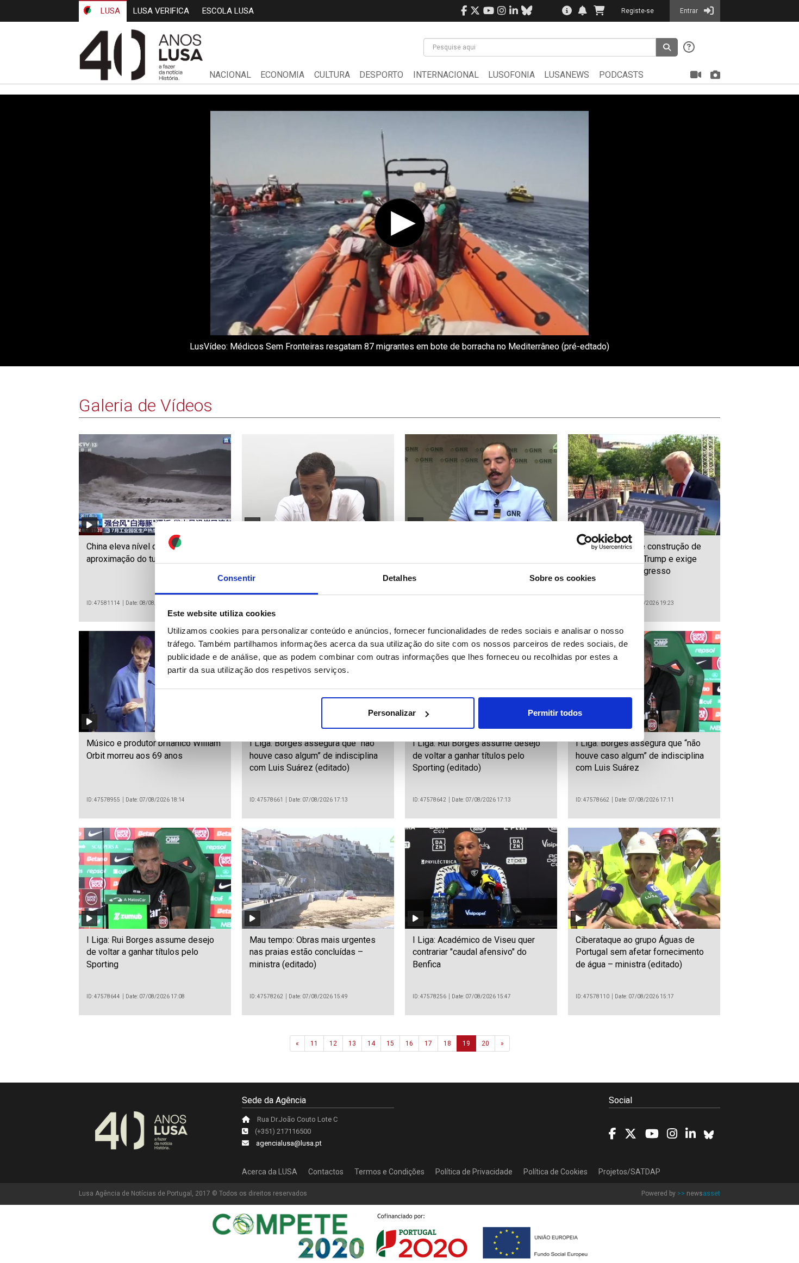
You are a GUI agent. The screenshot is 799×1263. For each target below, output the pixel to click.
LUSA (109, 11)
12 (333, 1043)
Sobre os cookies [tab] (562, 578)
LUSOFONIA (511, 75)
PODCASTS (621, 75)
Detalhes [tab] (399, 578)
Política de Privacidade (474, 1171)
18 (447, 1043)
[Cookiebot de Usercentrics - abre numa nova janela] (584, 542)
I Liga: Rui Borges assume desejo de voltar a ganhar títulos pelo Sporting (150, 952)
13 (352, 1043)
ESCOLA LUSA (228, 11)
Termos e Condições (389, 1171)
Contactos (326, 1171)
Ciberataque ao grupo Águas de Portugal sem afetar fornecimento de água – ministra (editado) (640, 952)
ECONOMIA (282, 75)
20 (485, 1043)
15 (390, 1043)
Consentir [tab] (236, 578)
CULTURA (332, 75)
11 (314, 1043)
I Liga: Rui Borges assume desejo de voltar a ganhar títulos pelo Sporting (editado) (476, 755)
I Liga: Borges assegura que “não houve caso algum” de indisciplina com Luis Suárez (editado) (313, 755)
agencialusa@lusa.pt (289, 1143)
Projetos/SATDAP (629, 1171)
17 (428, 1043)
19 (466, 1043)
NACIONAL (230, 75)
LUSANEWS (566, 75)
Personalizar (392, 712)
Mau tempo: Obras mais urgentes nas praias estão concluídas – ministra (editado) (312, 952)
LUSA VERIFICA (161, 11)
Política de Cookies (555, 1171)
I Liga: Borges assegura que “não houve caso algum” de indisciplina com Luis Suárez (640, 755)
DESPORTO (381, 75)
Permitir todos (555, 712)
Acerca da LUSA (269, 1171)
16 (409, 1043)
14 (371, 1043)
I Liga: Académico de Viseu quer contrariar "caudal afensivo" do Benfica (474, 952)
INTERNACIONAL (446, 75)
